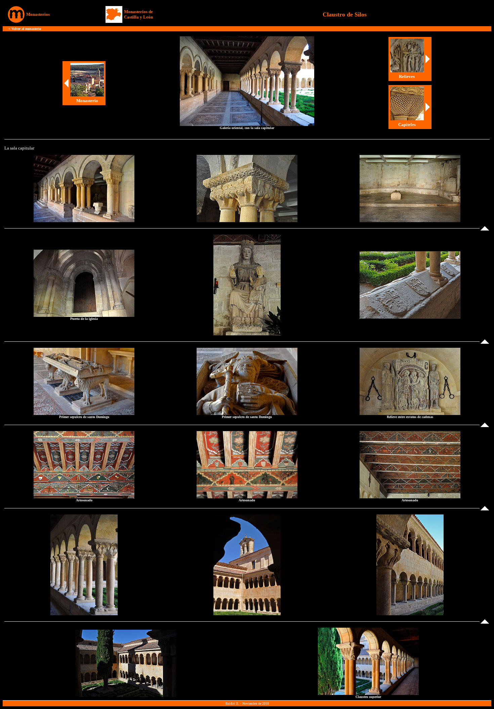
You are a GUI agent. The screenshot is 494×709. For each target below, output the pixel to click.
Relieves (407, 76)
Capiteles (407, 124)
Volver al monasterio (26, 29)
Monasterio (87, 100)
